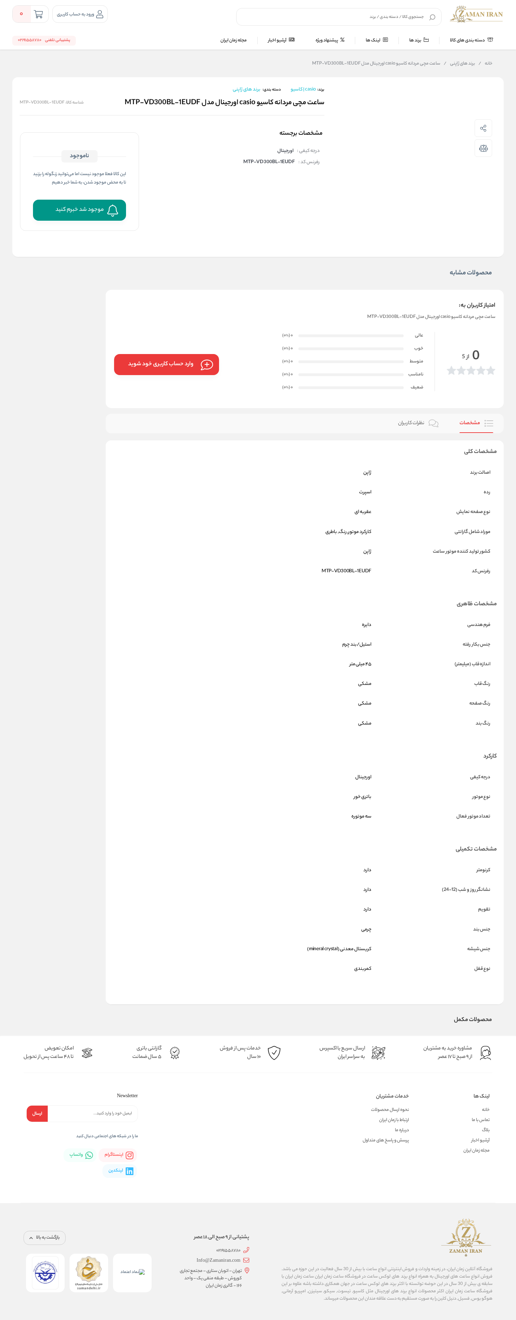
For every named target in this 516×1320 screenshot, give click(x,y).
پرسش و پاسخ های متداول (386, 1140)
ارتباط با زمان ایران (394, 1120)
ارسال (37, 1114)
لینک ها (373, 40)
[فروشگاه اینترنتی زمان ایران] (476, 14)
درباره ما (402, 1130)
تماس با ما (481, 1120)
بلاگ (486, 1130)
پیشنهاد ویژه (327, 40)
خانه (485, 64)
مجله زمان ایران (233, 40)
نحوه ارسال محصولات (390, 1110)
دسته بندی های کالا (467, 40)
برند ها (415, 40)
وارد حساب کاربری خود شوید (160, 364)
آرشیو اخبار (277, 40)
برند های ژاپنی (459, 64)
